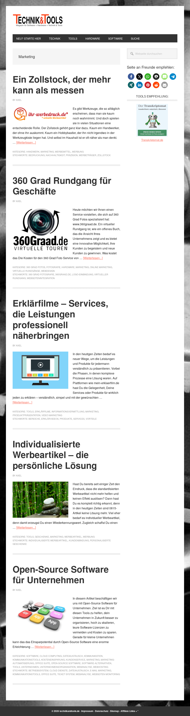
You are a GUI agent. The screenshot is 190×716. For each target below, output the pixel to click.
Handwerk (33, 151)
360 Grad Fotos (35, 267)
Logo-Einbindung (82, 274)
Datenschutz (101, 711)
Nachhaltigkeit (55, 155)
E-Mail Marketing (100, 670)
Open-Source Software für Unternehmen (61, 574)
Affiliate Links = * (129, 711)
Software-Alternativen (96, 663)
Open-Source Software (66, 663)
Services (79, 418)
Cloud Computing (51, 655)
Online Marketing (101, 267)
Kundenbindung (79, 540)
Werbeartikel (73, 536)
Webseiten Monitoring (106, 674)
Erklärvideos (50, 418)
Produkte (66, 418)
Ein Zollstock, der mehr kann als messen (62, 84)
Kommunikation (93, 655)
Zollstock (104, 155)
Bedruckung (37, 155)
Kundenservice (75, 659)
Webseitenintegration (41, 278)
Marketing (47, 151)
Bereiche (34, 418)
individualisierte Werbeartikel (48, 540)
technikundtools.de (70, 711)
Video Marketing (52, 415)
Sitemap (114, 711)
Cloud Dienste (59, 670)
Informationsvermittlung (68, 411)
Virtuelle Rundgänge (26, 270)
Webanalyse (84, 666)
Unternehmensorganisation (58, 666)
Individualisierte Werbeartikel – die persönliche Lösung (55, 454)
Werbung (78, 151)
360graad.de (63, 274)
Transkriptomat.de (152, 140)
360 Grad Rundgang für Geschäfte (62, 185)
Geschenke (42, 536)
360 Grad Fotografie (41, 274)
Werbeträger (87, 155)
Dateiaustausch (73, 655)
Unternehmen (30, 666)
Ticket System (66, 674)
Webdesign (48, 270)
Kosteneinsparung (53, 659)
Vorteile (91, 418)
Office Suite (42, 663)
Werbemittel (63, 151)
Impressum (87, 711)
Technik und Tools (38, 20)
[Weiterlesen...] (26, 142)
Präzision (72, 155)
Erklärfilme (42, 411)
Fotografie (53, 267)
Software (32, 655)
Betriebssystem (38, 670)
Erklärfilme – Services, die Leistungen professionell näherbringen (60, 319)
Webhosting (100, 666)
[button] (131, 76)
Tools (30, 411)
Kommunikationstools (26, 659)
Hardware (68, 267)
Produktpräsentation (26, 415)
